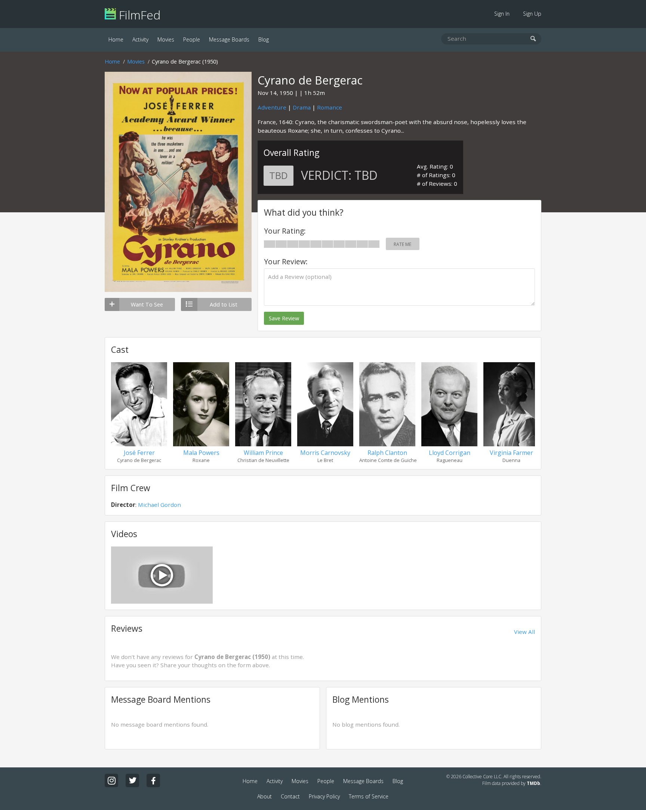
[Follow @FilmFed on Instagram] (111, 780)
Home (115, 39)
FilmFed (138, 15)
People (191, 39)
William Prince (263, 453)
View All (524, 631)
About (264, 796)
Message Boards (229, 39)
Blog (263, 39)
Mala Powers (201, 453)
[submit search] (533, 39)
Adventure (272, 107)
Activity (140, 39)
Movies (165, 39)
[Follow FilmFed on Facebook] (153, 780)
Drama (302, 107)
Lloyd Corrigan (449, 453)
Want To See (147, 304)
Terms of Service (368, 796)
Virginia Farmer (511, 453)
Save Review (284, 318)
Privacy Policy (324, 796)
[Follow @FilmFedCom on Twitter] (132, 780)
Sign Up (532, 13)
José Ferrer (139, 453)
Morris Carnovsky (325, 453)
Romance (329, 107)
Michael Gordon (159, 504)
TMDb (533, 783)
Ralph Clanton (387, 453)
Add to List (223, 304)
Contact (290, 796)
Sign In (502, 13)
